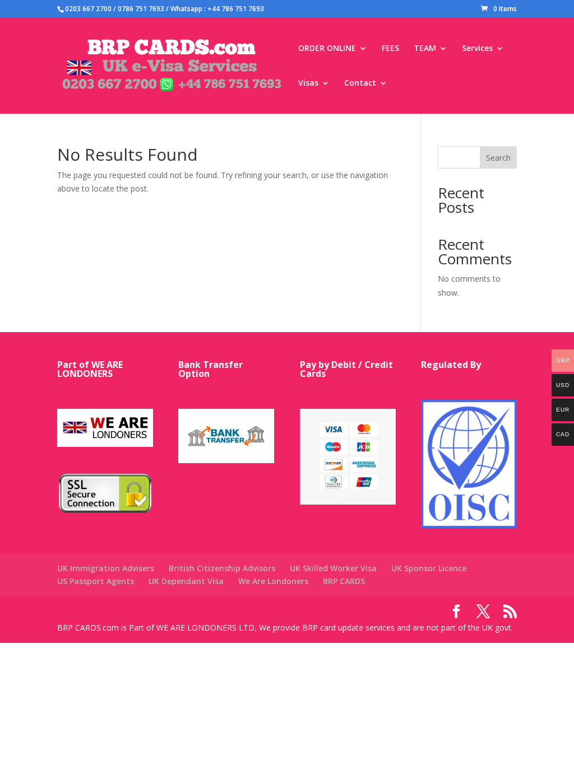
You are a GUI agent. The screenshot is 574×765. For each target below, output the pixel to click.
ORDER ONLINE (327, 48)
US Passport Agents (95, 581)
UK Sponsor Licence (428, 568)
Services (477, 48)
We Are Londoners (273, 581)
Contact (360, 83)
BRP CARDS (344, 581)
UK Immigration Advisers (105, 568)
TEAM (425, 48)
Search (498, 157)
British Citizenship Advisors (222, 568)
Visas (308, 83)
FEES (390, 48)
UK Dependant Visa (186, 581)
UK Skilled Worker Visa (333, 568)
